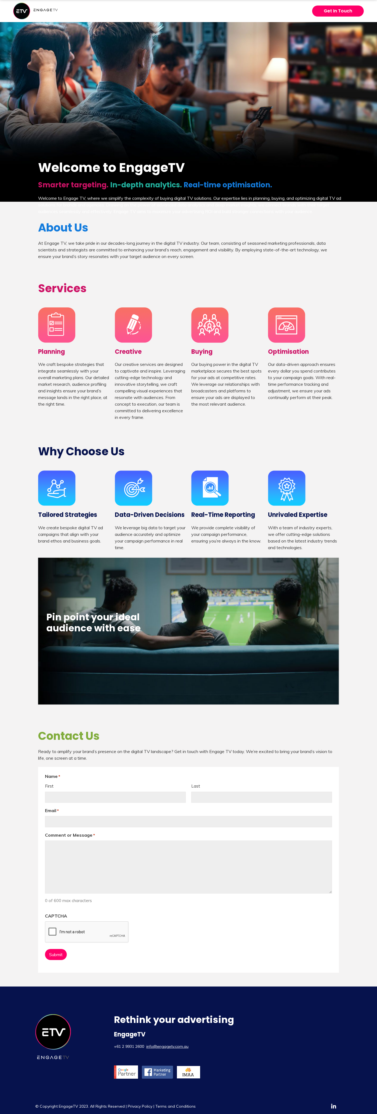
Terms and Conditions (175, 1106)
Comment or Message (70, 835)
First (49, 786)
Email (52, 810)
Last (195, 786)
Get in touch (338, 11)
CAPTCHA (56, 916)
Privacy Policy (140, 1106)
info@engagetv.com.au (167, 1046)
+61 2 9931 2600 (129, 1046)
